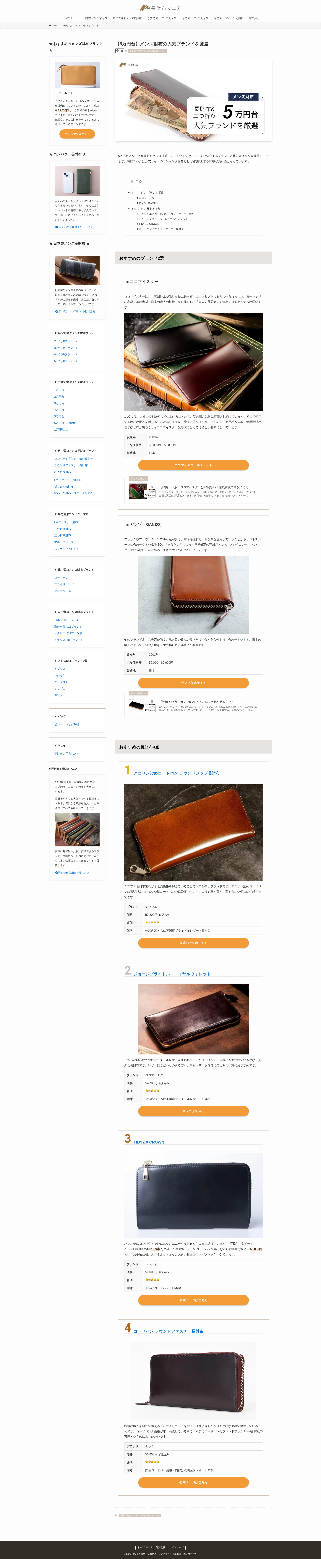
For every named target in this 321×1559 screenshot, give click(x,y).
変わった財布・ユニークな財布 (73, 493)
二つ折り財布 (62, 528)
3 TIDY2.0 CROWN (148, 223)
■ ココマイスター (147, 197)
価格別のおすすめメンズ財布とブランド (147, 51)
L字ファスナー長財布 (67, 479)
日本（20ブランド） (67, 619)
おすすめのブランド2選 (147, 192)
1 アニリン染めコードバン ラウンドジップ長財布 (165, 213)
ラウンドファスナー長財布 (71, 465)
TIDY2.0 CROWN (149, 1142)
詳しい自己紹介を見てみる (73, 872)
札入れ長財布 (62, 472)
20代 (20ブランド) (65, 341)
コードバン (61, 577)
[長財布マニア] (160, 7)
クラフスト (61, 682)
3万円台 (59, 403)
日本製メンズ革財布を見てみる (76, 311)
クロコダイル (62, 590)
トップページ (144, 1547)
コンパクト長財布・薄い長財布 (73, 458)
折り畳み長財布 (64, 486)
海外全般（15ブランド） (69, 626)
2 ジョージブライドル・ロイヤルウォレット (162, 218)
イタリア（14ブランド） (69, 633)
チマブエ (59, 688)
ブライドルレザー (65, 584)
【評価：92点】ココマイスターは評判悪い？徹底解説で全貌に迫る (204, 487)
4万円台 (59, 409)
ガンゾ (58, 695)
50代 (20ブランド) (65, 361)
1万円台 (59, 390)
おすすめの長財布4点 (146, 208)
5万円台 (59, 416)
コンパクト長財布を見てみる (75, 226)
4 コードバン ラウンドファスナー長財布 (160, 228)
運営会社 (160, 1547)
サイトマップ (176, 1547)
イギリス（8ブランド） (69, 639)
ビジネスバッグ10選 (67, 724)
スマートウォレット (66, 548)
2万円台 (59, 396)
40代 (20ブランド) (65, 354)
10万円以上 (61, 429)
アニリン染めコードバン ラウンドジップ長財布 (177, 773)
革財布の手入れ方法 (66, 753)
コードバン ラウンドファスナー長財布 (168, 1331)
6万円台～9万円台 (65, 422)
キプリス (59, 668)
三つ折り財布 (62, 535)
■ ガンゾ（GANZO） (149, 202)
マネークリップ (64, 542)
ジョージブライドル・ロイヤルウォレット (172, 974)
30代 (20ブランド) (65, 347)
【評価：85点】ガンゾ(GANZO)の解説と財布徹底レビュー (198, 701)
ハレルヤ (59, 675)
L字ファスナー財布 (66, 522)
